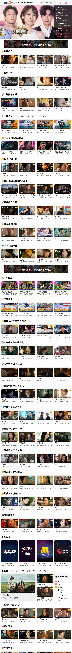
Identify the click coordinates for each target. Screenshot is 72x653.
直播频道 (26, 2)
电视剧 (20, 2)
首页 (15, 2)
